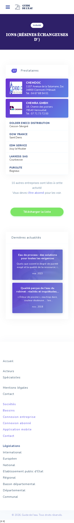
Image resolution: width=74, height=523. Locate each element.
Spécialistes (11, 377)
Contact (8, 394)
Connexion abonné (17, 423)
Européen (10, 459)
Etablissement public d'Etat (23, 471)
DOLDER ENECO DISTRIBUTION (29, 123)
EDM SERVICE (18, 145)
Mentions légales (15, 388)
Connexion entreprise (19, 417)
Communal (10, 497)
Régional (9, 478)
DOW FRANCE (18, 134)
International (12, 452)
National (9, 465)
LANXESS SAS (18, 156)
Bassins (9, 410)
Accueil (8, 361)
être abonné (36, 193)
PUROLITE (15, 167)
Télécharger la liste (37, 212)
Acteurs (8, 371)
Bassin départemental (19, 484)
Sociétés (9, 404)
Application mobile (17, 429)
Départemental (14, 490)
